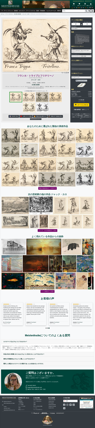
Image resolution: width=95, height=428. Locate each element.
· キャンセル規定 (21, 406)
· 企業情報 (20, 401)
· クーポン (35, 408)
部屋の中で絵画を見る (56, 116)
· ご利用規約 (20, 403)
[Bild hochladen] (92, 10)
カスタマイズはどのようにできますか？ (15, 341)
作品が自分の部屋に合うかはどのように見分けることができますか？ (23, 354)
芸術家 (16, 10)
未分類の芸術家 (17, 14)
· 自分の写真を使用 (37, 399)
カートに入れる (82, 105)
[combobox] (81, 29)
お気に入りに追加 (27, 116)
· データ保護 (20, 404)
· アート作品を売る (37, 401)
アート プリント (8, 10)
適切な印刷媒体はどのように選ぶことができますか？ (19, 359)
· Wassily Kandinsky (52, 404)
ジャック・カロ (25, 14)
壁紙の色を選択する (40, 116)
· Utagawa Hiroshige (52, 406)
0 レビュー (38, 119)
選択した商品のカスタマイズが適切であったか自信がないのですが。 (23, 363)
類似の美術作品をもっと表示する (47, 188)
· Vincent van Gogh (51, 399)
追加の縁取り (74, 26)
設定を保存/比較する (82, 80)
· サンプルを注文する (37, 409)
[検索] (86, 10)
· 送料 (34, 403)
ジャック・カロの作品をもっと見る (47, 230)
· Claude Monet (51, 401)
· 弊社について (21, 409)
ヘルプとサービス (51, 10)
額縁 (37, 10)
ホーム (2, 14)
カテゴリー (22, 10)
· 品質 (34, 404)
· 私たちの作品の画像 (37, 406)
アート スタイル (30, 10)
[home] (2, 10)
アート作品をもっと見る (47, 291)
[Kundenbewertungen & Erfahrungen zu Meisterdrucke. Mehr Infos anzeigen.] (86, 402)
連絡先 (59, 10)
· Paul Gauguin (51, 403)
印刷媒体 (42, 10)
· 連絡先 (19, 399)
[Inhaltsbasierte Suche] (89, 10)
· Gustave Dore (51, 408)
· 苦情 (19, 408)
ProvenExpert (8, 322)
